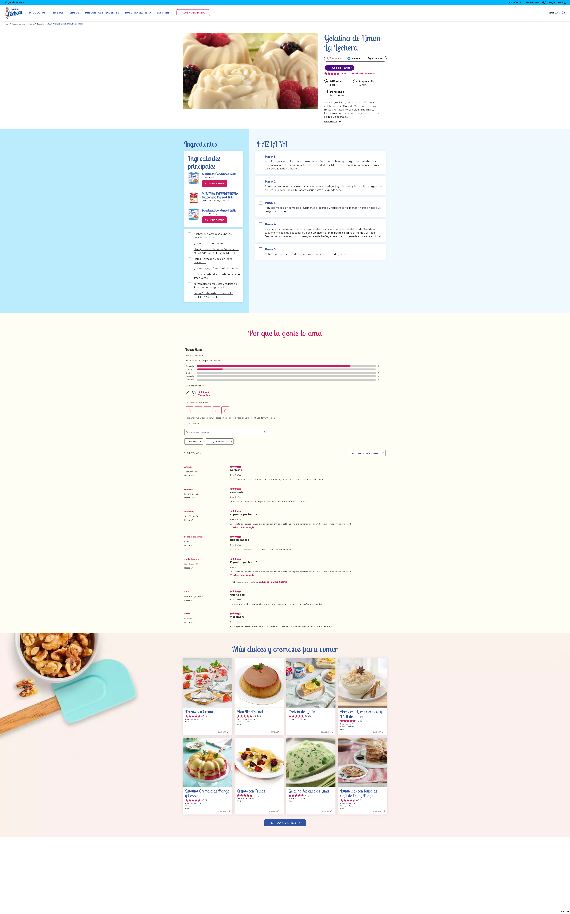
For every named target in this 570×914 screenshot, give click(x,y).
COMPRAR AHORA (193, 12)
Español (513, 2)
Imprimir (356, 58)
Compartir (377, 58)
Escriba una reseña (363, 73)
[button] (333, 121)
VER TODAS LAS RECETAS (285, 822)
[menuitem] (37, 12)
